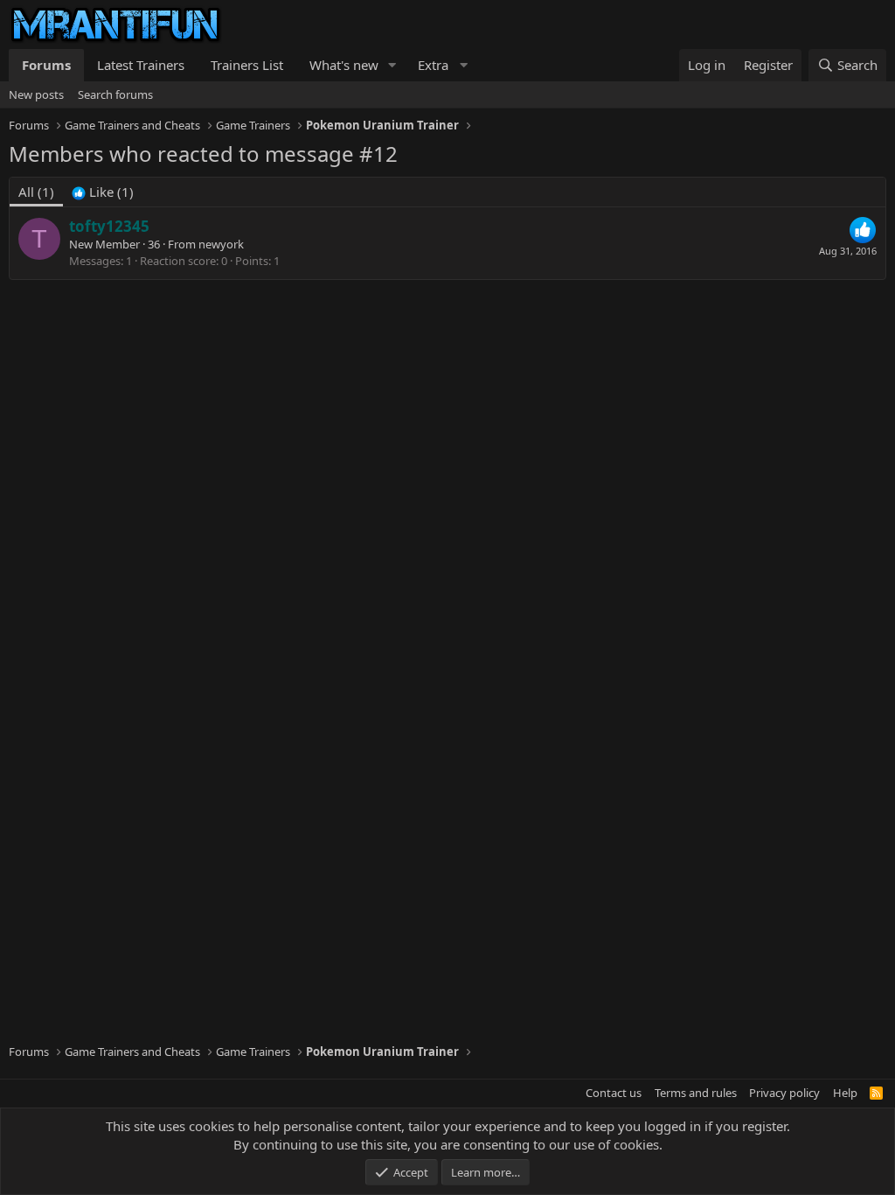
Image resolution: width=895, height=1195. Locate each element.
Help (845, 1093)
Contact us (614, 1093)
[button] (392, 65)
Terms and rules (696, 1093)
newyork (221, 244)
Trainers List (247, 64)
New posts (36, 94)
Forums (46, 64)
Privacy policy (784, 1093)
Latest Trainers (140, 64)
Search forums (115, 94)
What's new (343, 64)
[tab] (102, 192)
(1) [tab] (36, 191)
